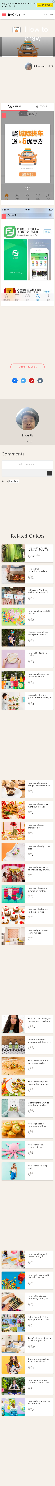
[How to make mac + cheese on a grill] (13, 1259)
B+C (31, 576)
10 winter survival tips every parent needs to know (38, 634)
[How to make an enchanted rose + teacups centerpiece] (13, 831)
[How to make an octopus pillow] (13, 1150)
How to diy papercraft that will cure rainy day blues (38, 1277)
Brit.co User (39, 66)
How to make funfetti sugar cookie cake (38, 1061)
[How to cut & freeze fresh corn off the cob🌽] (13, 553)
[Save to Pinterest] (31, 380)
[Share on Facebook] (15, 380)
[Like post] (19, 367)
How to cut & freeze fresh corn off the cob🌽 (38, 550)
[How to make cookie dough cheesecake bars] (13, 789)
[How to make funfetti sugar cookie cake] (13, 1066)
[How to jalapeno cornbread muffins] (13, 1129)
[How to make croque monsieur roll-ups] (13, 810)
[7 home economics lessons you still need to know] (13, 1045)
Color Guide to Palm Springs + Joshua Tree (38, 1318)
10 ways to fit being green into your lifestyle (39, 696)
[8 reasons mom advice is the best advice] (13, 1365)
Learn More (45, 5)
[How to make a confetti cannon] (13, 616)
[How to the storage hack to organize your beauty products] (13, 1301)
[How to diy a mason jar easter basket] (13, 1407)
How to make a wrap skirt (38, 1166)
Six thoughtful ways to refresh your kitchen (38, 1104)
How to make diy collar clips (39, 847)
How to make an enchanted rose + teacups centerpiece (37, 828)
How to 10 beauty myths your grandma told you (39, 1019)
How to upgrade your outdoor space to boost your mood (39, 1382)
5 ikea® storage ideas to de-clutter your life (39, 1339)
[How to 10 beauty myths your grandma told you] (13, 1024)
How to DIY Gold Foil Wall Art (38, 654)
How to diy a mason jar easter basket (39, 1402)
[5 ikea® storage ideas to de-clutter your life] (13, 1344)
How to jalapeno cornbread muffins (37, 1125)
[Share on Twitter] (23, 380)
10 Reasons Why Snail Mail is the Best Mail (38, 591)
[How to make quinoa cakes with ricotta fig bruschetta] (13, 1087)
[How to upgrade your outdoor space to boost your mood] (13, 1386)
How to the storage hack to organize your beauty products (38, 1298)
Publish (49, 473)
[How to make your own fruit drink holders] (13, 680)
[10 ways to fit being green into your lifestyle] (13, 701)
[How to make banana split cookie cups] (13, 915)
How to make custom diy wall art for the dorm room (38, 891)
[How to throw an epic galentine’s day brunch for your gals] (13, 873)
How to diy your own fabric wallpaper (38, 931)
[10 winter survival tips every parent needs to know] (13, 637)
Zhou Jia (27, 435)
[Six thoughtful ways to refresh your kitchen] (13, 1108)
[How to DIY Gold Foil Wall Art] (13, 658)
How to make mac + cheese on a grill (37, 1255)
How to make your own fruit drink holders (39, 675)
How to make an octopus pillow (36, 1146)
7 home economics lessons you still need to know (39, 1042)
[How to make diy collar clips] (13, 852)
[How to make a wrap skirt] (13, 1171)
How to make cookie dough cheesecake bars (39, 784)
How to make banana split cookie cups (38, 910)
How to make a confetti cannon (39, 612)
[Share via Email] (40, 380)
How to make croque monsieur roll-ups (38, 805)
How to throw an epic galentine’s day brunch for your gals (38, 870)
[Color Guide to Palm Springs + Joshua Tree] (13, 1323)
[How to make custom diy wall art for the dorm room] (13, 894)
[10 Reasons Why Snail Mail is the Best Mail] (13, 596)
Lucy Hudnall (35, 555)
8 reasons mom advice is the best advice (38, 1360)
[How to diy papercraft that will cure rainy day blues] (13, 1280)
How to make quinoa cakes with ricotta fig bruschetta (38, 1084)
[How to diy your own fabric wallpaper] (13, 936)
